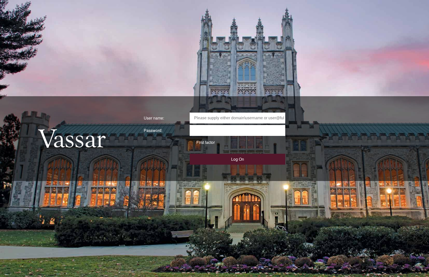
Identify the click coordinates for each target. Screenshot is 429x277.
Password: (153, 130)
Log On (237, 159)
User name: (154, 118)
